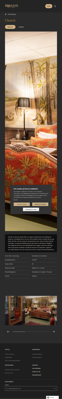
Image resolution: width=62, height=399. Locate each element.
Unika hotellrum (9, 354)
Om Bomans (36, 368)
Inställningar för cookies (31, 209)
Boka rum (10, 27)
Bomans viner (9, 373)
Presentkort (36, 375)
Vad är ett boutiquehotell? (12, 360)
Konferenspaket (36, 357)
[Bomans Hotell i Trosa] (12, 6)
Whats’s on (36, 372)
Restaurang (9, 365)
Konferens (36, 349)
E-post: (7, 385)
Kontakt (35, 365)
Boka (48, 6)
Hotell (7, 349)
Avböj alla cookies (40, 204)
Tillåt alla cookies (21, 204)
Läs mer (15, 199)
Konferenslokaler (37, 354)
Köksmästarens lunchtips (12, 369)
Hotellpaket (8, 357)
